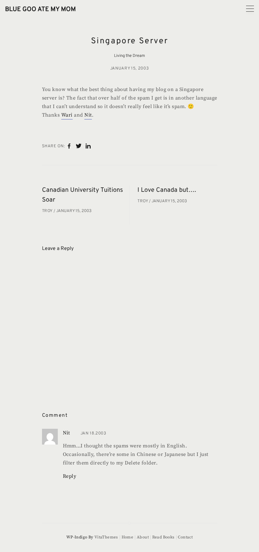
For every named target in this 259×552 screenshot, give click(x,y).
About (143, 537)
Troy (48, 211)
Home (127, 537)
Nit (88, 115)
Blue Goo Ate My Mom (40, 9)
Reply (69, 476)
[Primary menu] (250, 9)
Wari (67, 115)
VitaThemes (106, 537)
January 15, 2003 (129, 68)
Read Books (163, 537)
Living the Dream (129, 55)
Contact (185, 537)
